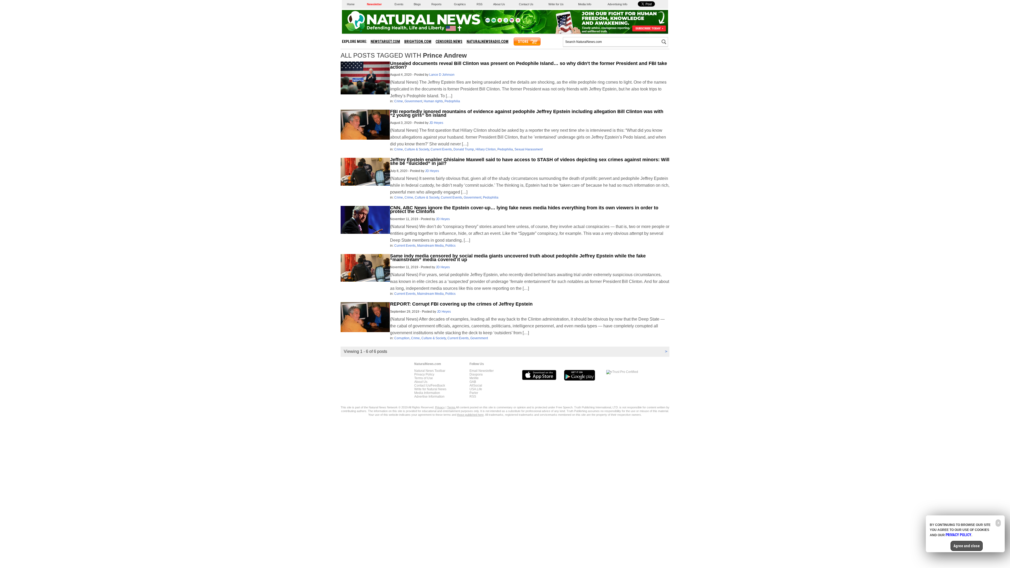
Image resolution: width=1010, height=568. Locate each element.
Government (413, 101)
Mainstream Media (430, 245)
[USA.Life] (511, 21)
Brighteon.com (417, 41)
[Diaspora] (499, 21)
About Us (499, 4)
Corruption (402, 338)
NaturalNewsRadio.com (487, 41)
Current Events (441, 149)
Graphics (460, 4)
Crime (398, 101)
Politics (450, 245)
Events (399, 4)
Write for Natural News (430, 389)
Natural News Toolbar (429, 371)
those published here (470, 414)
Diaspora (476, 374)
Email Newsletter (481, 371)
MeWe (474, 378)
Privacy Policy (424, 374)
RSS (479, 4)
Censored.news (449, 41)
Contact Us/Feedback (429, 385)
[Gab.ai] (493, 21)
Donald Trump (463, 149)
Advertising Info (617, 4)
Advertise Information (429, 396)
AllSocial (475, 385)
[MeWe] (487, 21)
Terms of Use (423, 378)
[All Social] (505, 21)
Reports (436, 4)
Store (523, 41)
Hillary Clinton (486, 149)
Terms (451, 407)
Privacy (440, 407)
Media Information (427, 393)
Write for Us (556, 4)
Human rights (433, 101)
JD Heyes (436, 123)
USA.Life (475, 389)
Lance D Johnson (441, 75)
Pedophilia (452, 101)
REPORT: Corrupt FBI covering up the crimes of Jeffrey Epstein (461, 304)
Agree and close (966, 546)
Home (351, 4)
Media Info (584, 4)
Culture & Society (417, 149)
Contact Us (526, 4)
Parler (473, 393)
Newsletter (374, 4)
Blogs (417, 4)
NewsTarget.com (385, 41)
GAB (472, 382)
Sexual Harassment (528, 149)
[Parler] (518, 21)
